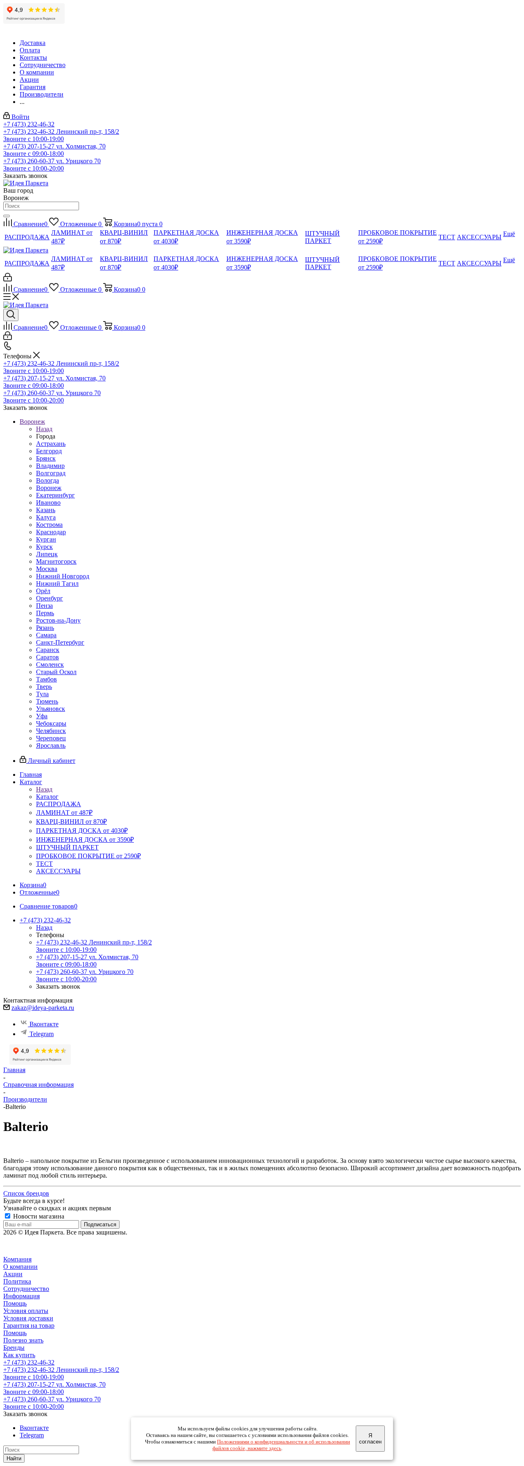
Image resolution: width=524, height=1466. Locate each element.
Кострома (49, 524)
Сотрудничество (26, 1288)
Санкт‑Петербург (60, 642)
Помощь (15, 1303)
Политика (17, 1281)
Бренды (14, 1347)
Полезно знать (23, 1340)
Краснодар (51, 531)
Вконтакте (44, 1024)
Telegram (41, 1033)
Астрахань (51, 443)
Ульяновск (50, 708)
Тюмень (47, 701)
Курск (44, 546)
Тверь (44, 686)
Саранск (47, 649)
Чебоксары (51, 723)
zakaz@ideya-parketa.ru (42, 1007)
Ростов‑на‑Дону (58, 620)
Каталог (47, 796)
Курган (46, 539)
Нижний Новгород (62, 576)
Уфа (41, 716)
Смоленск (50, 664)
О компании (20, 1266)
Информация (21, 1296)
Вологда (47, 480)
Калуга (46, 517)
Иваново (48, 502)
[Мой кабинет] (7, 279)
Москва (46, 568)
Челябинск (51, 730)
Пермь (45, 612)
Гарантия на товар (28, 1325)
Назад (44, 428)
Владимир (50, 465)
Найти (14, 1458)
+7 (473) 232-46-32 (28, 124)
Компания (17, 1259)
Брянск (46, 458)
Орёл (43, 590)
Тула (42, 693)
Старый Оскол (56, 671)
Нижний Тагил (57, 583)
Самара (46, 635)
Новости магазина (37, 1216)
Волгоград (51, 473)
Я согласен (370, 1438)
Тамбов (46, 679)
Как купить (19, 1354)
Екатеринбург (55, 495)
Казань (45, 509)
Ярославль (51, 745)
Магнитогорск (56, 561)
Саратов (47, 657)
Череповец (51, 738)
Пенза (44, 605)
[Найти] (6, 216)
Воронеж (48, 487)
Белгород (49, 450)
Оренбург (49, 598)
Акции (13, 1273)
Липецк (47, 554)
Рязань (45, 627)
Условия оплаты (25, 1310)
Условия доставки (28, 1318)
